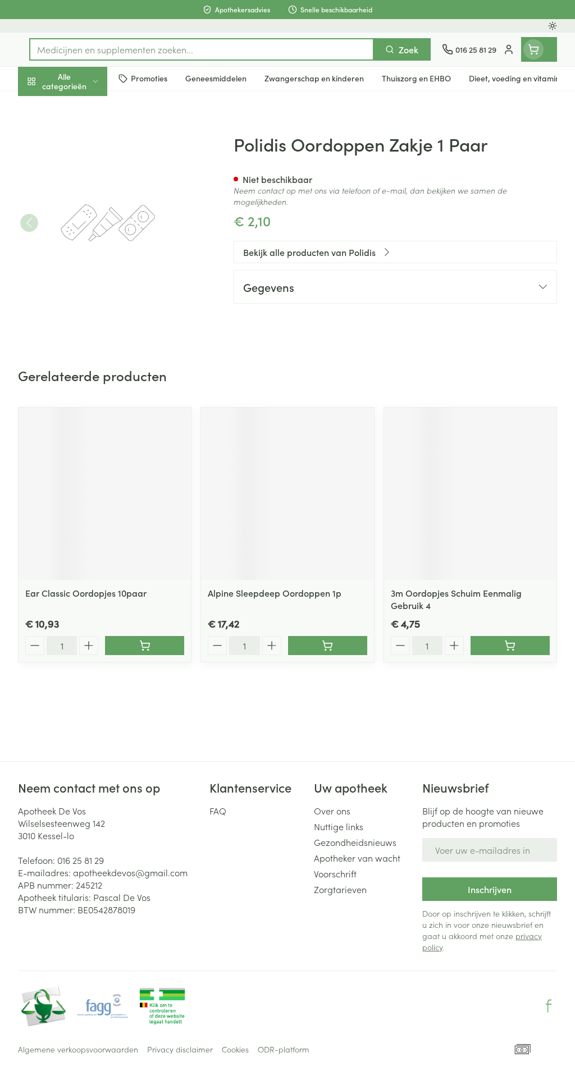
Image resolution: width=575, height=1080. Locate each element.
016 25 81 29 (80, 860)
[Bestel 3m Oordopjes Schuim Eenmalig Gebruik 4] (510, 645)
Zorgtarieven (340, 889)
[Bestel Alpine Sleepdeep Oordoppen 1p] (327, 645)
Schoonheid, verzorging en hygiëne (90, 135)
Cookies (235, 1049)
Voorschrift (335, 873)
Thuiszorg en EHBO (90, 292)
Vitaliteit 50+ (90, 238)
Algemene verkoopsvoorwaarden (78, 1049)
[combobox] (201, 49)
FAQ (217, 810)
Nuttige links (338, 826)
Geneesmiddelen (90, 346)
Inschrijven (490, 889)
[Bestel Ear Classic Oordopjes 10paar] (144, 645)
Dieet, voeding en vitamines (90, 171)
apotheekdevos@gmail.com (130, 872)
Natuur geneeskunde (90, 265)
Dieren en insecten (90, 319)
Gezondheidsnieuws (355, 842)
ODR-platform (283, 1049)
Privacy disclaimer (180, 1049)
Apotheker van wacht (357, 858)
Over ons (332, 810)
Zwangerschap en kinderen (90, 207)
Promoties (47, 105)
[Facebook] (548, 1005)
